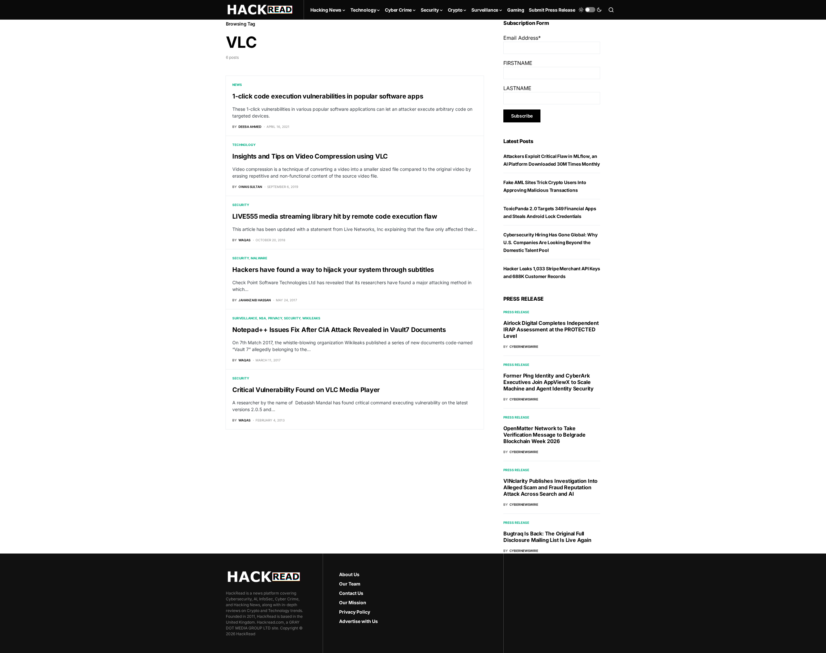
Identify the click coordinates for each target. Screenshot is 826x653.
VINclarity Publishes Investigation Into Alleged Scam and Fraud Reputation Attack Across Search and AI (550, 487)
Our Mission (352, 602)
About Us (349, 574)
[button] (590, 10)
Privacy (275, 318)
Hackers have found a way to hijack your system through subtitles (333, 270)
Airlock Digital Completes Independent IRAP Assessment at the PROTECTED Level (551, 329)
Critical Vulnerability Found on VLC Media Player (306, 390)
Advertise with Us (358, 621)
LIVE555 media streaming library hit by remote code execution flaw (334, 216)
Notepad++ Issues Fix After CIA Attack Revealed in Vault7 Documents (339, 330)
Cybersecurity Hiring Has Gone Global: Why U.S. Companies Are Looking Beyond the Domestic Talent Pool (550, 242)
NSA (262, 318)
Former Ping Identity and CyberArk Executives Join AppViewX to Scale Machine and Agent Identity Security (548, 382)
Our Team (349, 583)
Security (240, 205)
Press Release (516, 312)
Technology (244, 145)
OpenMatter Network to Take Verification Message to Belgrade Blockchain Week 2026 (544, 434)
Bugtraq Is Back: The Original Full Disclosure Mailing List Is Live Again (547, 536)
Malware (259, 258)
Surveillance (244, 318)
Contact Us (351, 593)
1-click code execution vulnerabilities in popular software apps (327, 96)
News (237, 85)
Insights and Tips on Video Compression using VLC (310, 156)
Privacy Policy (354, 612)
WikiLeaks (311, 318)
